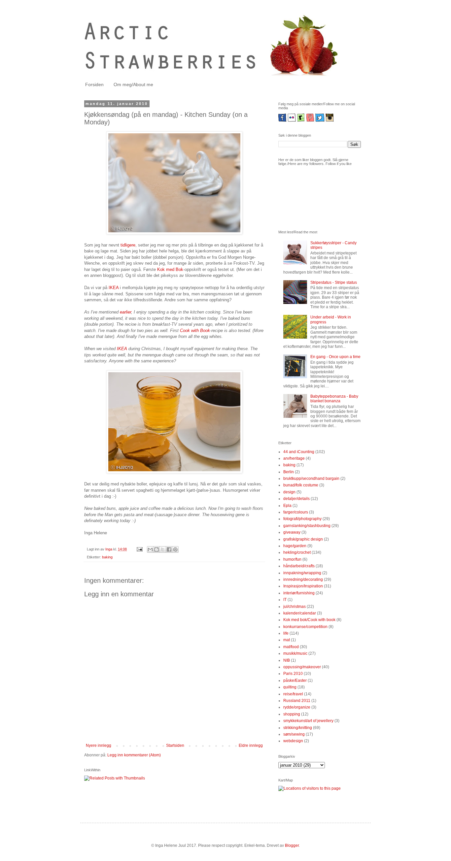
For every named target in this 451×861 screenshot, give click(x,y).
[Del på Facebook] (169, 549)
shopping (291, 714)
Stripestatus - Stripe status (333, 282)
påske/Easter (295, 680)
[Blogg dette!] (156, 549)
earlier (125, 312)
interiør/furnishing (299, 593)
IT (285, 599)
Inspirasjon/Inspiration (303, 586)
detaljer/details (296, 498)
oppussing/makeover (302, 667)
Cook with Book (195, 330)
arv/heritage (294, 458)
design (289, 492)
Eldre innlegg (251, 745)
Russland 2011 (296, 700)
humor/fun (292, 559)
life (286, 633)
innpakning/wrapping (302, 573)
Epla (287, 505)
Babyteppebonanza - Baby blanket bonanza (334, 398)
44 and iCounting (298, 451)
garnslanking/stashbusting (306, 525)
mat (286, 640)
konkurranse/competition (305, 626)
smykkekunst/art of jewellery (308, 720)
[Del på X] (162, 549)
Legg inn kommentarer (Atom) (134, 755)
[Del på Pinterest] (175, 549)
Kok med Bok (170, 269)
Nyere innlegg (98, 745)
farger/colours (295, 512)
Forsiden (94, 84)
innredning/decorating (303, 579)
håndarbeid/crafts (299, 566)
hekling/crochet (297, 552)
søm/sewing (294, 734)
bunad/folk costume (300, 485)
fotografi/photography (302, 518)
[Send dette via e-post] (150, 549)
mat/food (291, 647)
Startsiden (175, 745)
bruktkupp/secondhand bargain (311, 478)
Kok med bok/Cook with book (309, 619)
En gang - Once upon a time (335, 356)
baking (107, 557)
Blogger (292, 845)
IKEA (114, 287)
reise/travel (293, 694)
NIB (286, 660)
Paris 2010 (293, 673)
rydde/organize (296, 707)
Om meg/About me (133, 84)
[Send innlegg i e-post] (139, 549)
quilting (289, 687)
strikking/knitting (297, 727)
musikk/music (295, 653)
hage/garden (294, 546)
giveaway (291, 532)
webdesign (293, 741)
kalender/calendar (299, 613)
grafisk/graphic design (303, 539)
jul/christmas (294, 606)
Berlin (288, 472)
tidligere (127, 245)
